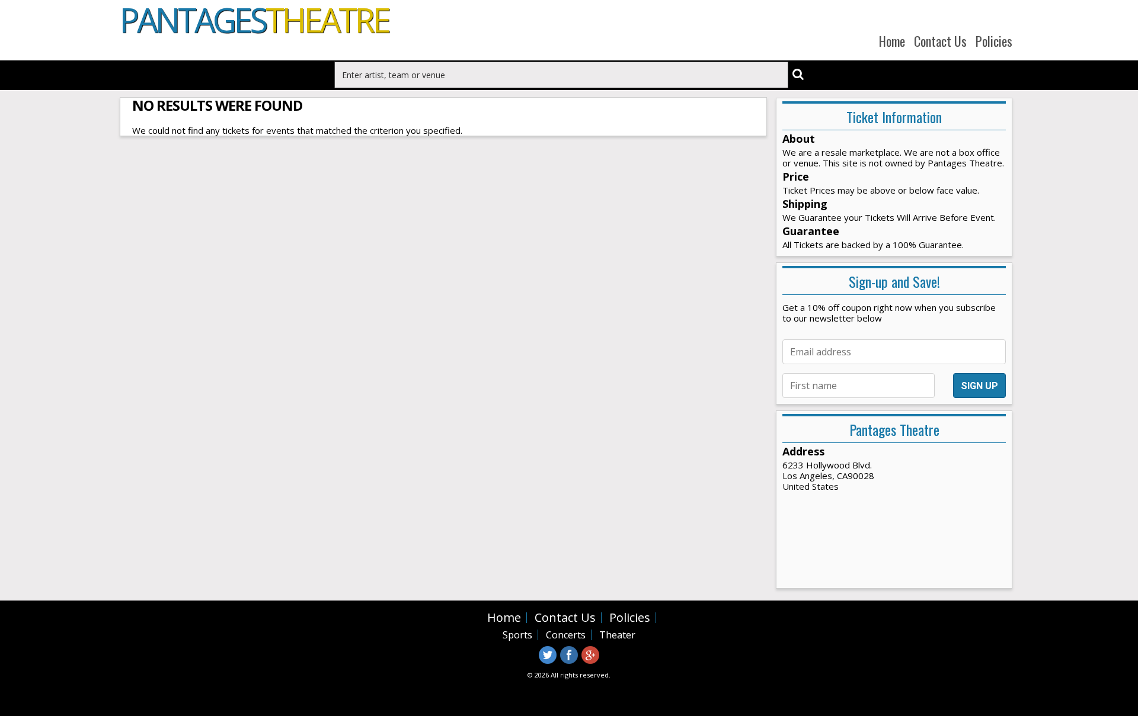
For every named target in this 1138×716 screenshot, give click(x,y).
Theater (617, 634)
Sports (517, 634)
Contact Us (940, 40)
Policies (994, 40)
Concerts (566, 634)
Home (892, 40)
